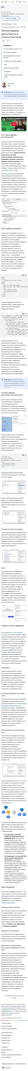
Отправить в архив (5, 1040)
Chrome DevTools (7, 174)
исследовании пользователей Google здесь (15, 96)
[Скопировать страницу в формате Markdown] (8, 40)
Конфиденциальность (20, 1063)
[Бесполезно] (24, 27)
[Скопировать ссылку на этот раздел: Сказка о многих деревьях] (2, 628)
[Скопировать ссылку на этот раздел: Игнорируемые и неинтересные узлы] (6, 732)
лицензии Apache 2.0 (6, 1009)
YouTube (3, 1052)
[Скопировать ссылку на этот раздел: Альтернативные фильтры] (21, 907)
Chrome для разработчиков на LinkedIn (11, 1054)
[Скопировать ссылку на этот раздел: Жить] (6, 568)
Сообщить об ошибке (6, 1026)
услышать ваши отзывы (7, 903)
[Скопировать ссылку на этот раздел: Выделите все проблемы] (21, 931)
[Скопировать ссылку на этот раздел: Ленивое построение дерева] (24, 529)
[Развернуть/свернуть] (12, 46)
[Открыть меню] (2, 2)
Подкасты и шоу (5, 1043)
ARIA (20, 689)
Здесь (12, 379)
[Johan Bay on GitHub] (9, 86)
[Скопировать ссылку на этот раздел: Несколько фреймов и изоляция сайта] (7, 696)
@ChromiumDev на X (6, 1049)
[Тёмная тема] (23, 275)
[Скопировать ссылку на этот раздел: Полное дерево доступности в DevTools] (24, 395)
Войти (24, 2)
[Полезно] (22, 27)
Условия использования (7, 1063)
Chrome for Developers (6, 24)
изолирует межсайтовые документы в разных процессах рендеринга (14, 706)
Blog (2, 7)
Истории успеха (5, 1038)
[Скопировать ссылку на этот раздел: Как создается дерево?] (23, 229)
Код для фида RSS (6, 1057)
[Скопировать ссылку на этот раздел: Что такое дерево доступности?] (15, 137)
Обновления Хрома (6, 1035)
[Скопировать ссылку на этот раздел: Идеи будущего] (16, 887)
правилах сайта (6, 1011)
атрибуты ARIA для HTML (11, 170)
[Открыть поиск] (17, 2)
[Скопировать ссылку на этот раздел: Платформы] (11, 668)
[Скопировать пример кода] (25, 275)
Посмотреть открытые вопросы (9, 1028)
